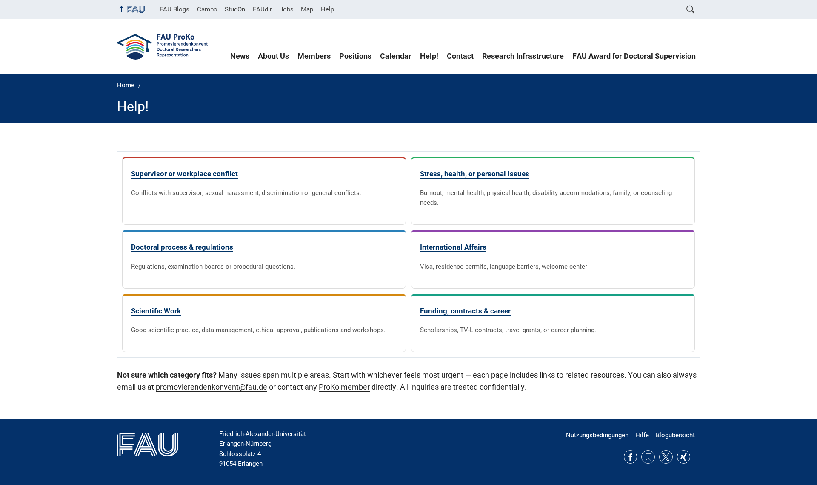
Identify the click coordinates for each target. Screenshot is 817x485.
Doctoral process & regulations (182, 247)
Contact (460, 56)
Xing (684, 457)
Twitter (666, 457)
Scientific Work (156, 311)
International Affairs (453, 247)
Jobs (287, 9)
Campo (207, 9)
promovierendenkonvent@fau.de (211, 387)
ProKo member (344, 387)
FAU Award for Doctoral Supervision (634, 56)
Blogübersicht (675, 435)
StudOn (235, 9)
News (239, 56)
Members (314, 56)
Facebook (630, 457)
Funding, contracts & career (465, 311)
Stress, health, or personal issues (474, 173)
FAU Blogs (174, 9)
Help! (429, 56)
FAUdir (262, 9)
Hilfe (642, 435)
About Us (273, 56)
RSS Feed (648, 457)
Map (307, 9)
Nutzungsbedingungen (597, 435)
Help (327, 9)
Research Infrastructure (523, 56)
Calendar (395, 56)
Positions (355, 56)
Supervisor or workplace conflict (184, 173)
